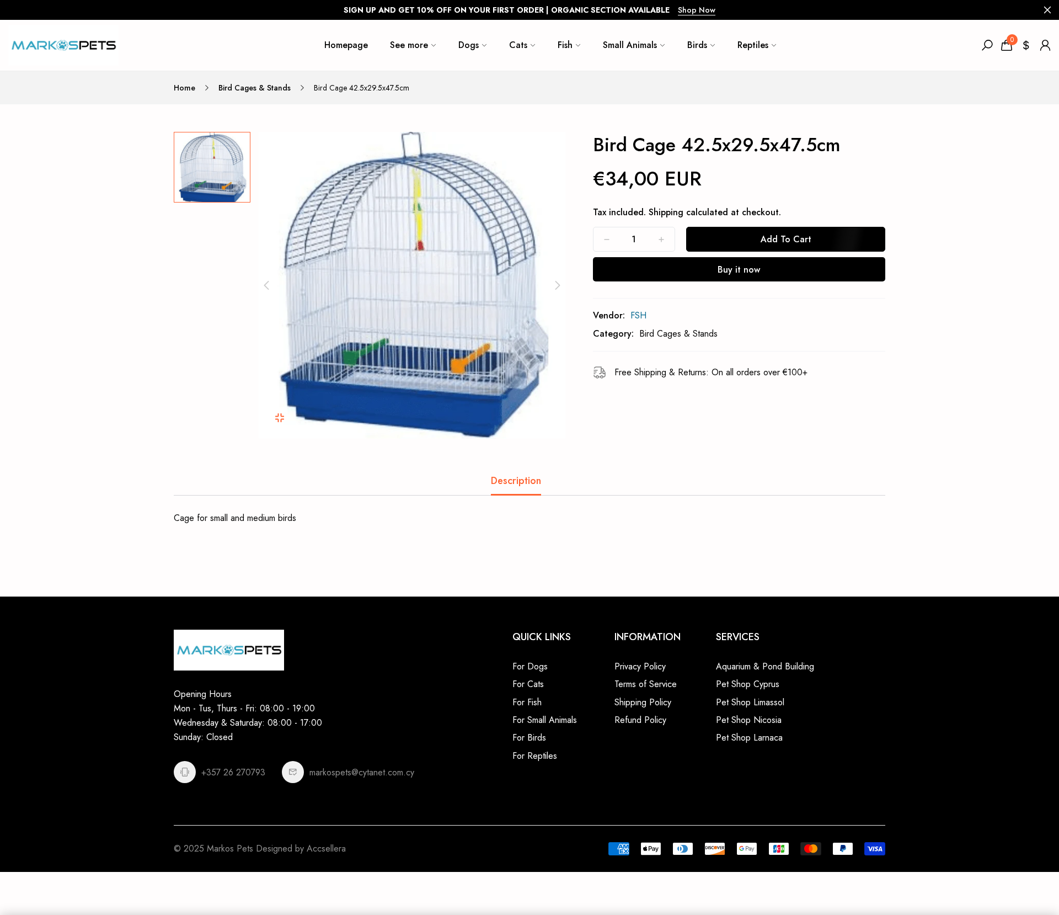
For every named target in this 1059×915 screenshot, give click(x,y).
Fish (565, 45)
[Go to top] (1014, 870)
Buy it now (739, 269)
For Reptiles (534, 755)
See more (409, 45)
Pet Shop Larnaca (749, 737)
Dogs (468, 45)
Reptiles (752, 45)
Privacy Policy (640, 666)
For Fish (527, 702)
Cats (518, 45)
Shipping (666, 212)
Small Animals (630, 45)
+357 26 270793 (233, 772)
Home (184, 87)
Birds (697, 45)
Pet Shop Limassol (750, 702)
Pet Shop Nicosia (749, 720)
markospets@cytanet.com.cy (361, 772)
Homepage (346, 45)
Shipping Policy (642, 702)
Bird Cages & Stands (254, 87)
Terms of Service (645, 684)
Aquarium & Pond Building (765, 666)
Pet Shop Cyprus (747, 684)
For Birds (529, 737)
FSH (638, 315)
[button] (266, 285)
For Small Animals (544, 720)
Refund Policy (640, 720)
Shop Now (696, 9)
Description (516, 481)
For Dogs (530, 666)
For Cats (528, 684)
